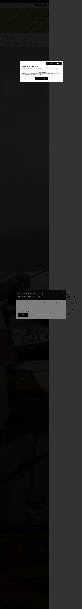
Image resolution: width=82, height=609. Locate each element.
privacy (47, 69)
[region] (41, 71)
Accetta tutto (41, 78)
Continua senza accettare (53, 63)
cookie (52, 69)
